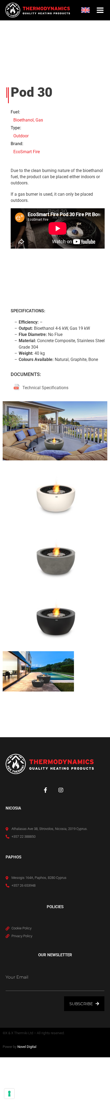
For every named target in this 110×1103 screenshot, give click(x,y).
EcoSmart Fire (26, 151)
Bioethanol (23, 120)
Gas (39, 120)
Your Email (17, 977)
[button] (100, 10)
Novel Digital (26, 1047)
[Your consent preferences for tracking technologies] (9, 1093)
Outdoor (21, 135)
